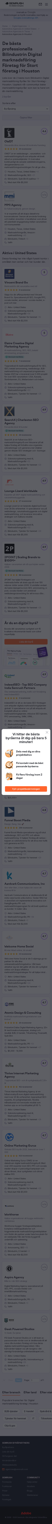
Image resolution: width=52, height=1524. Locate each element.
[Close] (47, 732)
